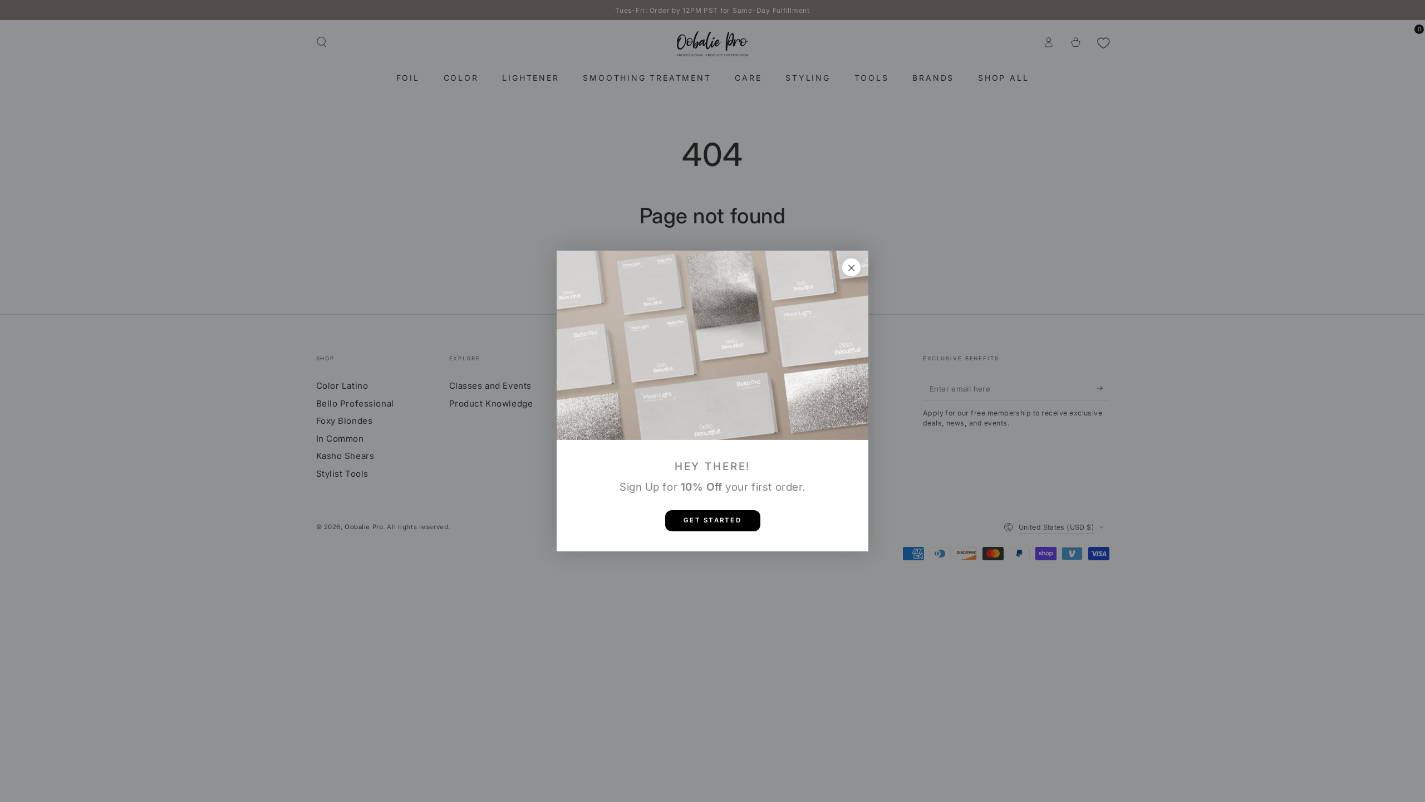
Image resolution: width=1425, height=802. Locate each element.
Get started (712, 520)
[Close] (851, 267)
